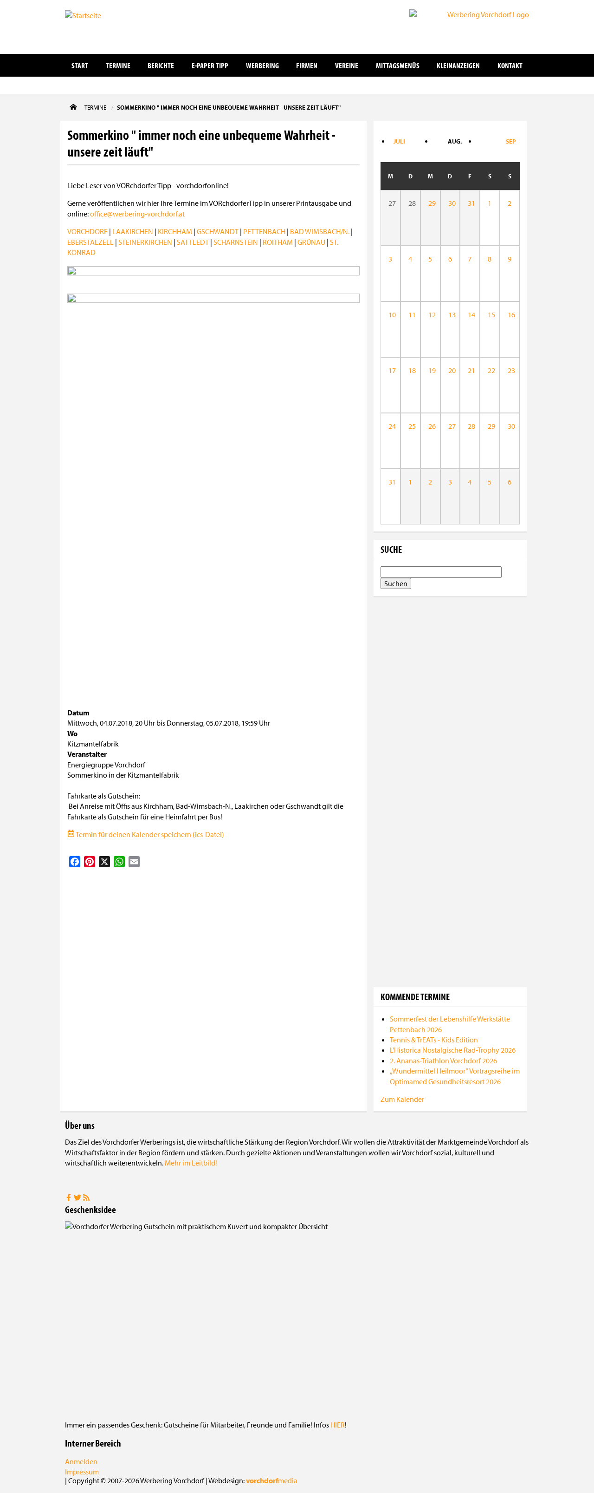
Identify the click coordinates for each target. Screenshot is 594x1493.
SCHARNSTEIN (235, 242)
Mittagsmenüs (398, 65)
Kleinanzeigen (458, 65)
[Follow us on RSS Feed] (86, 1198)
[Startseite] (111, 26)
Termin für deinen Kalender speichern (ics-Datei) (149, 834)
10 (390, 314)
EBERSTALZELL (90, 242)
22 (490, 370)
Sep (511, 141)
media (271, 1480)
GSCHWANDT (218, 231)
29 (430, 203)
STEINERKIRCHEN (145, 242)
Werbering (262, 65)
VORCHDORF (87, 231)
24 (390, 426)
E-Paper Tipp (210, 65)
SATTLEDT (193, 242)
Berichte (161, 65)
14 (470, 314)
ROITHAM (278, 242)
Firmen (306, 65)
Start (79, 65)
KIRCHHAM (175, 231)
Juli (399, 141)
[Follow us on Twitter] (78, 1198)
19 (430, 370)
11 (410, 314)
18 (410, 370)
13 (450, 314)
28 (470, 426)
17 (390, 370)
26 (430, 426)
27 (450, 426)
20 (450, 370)
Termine (118, 65)
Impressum (82, 1471)
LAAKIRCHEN (132, 231)
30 (450, 203)
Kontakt (510, 65)
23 (510, 370)
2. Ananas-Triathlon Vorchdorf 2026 (443, 1060)
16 (510, 314)
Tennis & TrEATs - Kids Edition (434, 1039)
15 (490, 314)
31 (470, 203)
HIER (337, 1424)
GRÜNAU (311, 242)
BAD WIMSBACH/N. (319, 231)
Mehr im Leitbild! (191, 1162)
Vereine (346, 65)
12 (430, 314)
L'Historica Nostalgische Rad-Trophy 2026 (453, 1049)
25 (410, 426)
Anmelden (81, 1461)
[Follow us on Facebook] (69, 1198)
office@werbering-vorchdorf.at (137, 213)
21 (470, 370)
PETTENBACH (264, 231)
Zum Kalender (402, 1099)
